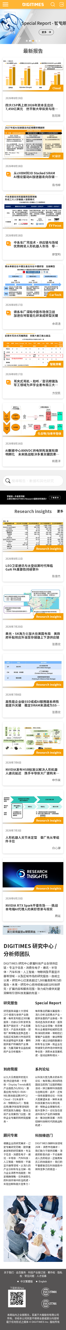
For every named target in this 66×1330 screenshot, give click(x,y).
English (43, 1281)
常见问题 (29, 1276)
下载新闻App (17, 1288)
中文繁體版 (26, 1281)
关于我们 (9, 1272)
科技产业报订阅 (36, 1272)
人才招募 (41, 1276)
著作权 (51, 1272)
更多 (44, 32)
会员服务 (21, 1272)
